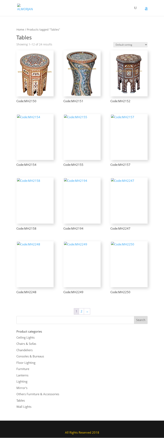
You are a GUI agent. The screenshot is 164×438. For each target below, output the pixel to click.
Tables (20, 400)
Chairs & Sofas (26, 344)
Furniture (22, 369)
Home (20, 29)
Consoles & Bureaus (30, 356)
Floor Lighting (25, 363)
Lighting (21, 381)
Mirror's (21, 388)
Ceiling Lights (25, 337)
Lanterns (22, 375)
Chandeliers (24, 350)
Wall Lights (23, 407)
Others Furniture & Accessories (37, 394)
